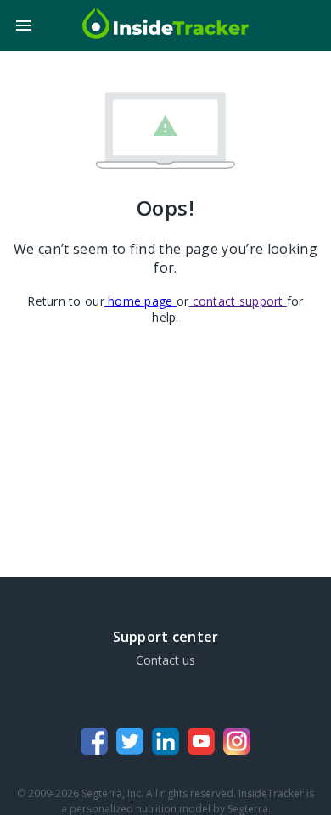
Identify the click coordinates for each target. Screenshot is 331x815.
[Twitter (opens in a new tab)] (129, 743)
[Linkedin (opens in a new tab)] (165, 743)
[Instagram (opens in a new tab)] (236, 743)
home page (140, 301)
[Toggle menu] (24, 25)
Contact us (165, 660)
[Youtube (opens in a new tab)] (201, 743)
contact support (237, 301)
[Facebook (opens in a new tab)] (94, 743)
